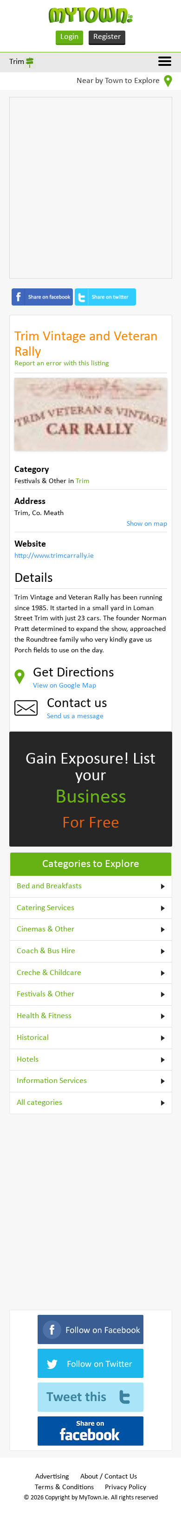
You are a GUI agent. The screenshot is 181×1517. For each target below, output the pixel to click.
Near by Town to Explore (119, 80)
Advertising (52, 1476)
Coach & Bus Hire (46, 951)
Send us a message (75, 716)
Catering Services (45, 908)
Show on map (147, 524)
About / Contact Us (108, 1476)
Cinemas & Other (45, 929)
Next (153, 414)
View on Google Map (64, 685)
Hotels (28, 1059)
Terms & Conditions (64, 1487)
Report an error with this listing (61, 363)
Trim (16, 61)
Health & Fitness (44, 1016)
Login (69, 36)
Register (107, 36)
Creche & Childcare (49, 973)
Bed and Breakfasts (49, 886)
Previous (28, 414)
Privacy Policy (125, 1487)
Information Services (52, 1081)
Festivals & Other (45, 994)
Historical (33, 1037)
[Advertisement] (90, 187)
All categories (39, 1102)
